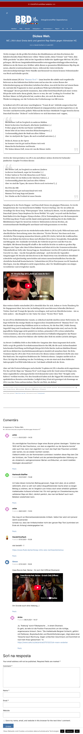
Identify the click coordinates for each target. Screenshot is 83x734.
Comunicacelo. (41, 393)
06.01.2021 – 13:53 (25, 511)
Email (6, 700)
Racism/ (41, 387)
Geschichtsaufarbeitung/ (66, 387)
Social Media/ (21, 389)
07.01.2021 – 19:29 (25, 564)
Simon (15, 561)
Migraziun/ (35, 387)
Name (6, 690)
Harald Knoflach (39, 45)
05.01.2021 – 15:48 (25, 477)
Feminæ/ (16, 387)
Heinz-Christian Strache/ (9, 389)
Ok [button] (62, 731)
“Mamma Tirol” (30, 79)
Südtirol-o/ (29, 389)
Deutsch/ (43, 389)
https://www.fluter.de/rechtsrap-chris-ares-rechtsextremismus (38, 550)
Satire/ (44, 387)
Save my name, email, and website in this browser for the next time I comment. (38, 720)
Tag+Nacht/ (54, 387)
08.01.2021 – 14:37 (30, 620)
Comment (7, 666)
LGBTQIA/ (30, 387)
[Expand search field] (7, 13)
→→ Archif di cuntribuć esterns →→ (41, 4)
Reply (14, 469)
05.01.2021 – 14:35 (25, 437)
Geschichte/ (21, 387)
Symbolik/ (49, 387)
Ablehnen (70, 731)
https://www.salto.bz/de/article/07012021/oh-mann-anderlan (43, 642)
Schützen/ (36, 389)
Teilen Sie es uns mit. (20, 393)
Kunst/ (26, 387)
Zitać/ (73, 387)
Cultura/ (7, 387)
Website (6, 710)
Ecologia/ (11, 387)
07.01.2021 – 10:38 (25, 539)
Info (77, 731)
